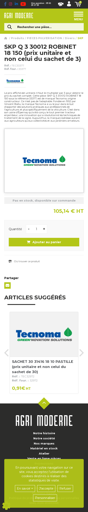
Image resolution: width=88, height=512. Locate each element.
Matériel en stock (44, 448)
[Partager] (7, 285)
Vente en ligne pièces (44, 458)
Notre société (44, 438)
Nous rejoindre (61, 4)
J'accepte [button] (46, 488)
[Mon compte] (69, 4)
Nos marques (44, 443)
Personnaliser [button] (45, 498)
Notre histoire (44, 433)
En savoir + (25, 488)
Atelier (44, 453)
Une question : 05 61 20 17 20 (41, 4)
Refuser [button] (65, 488)
